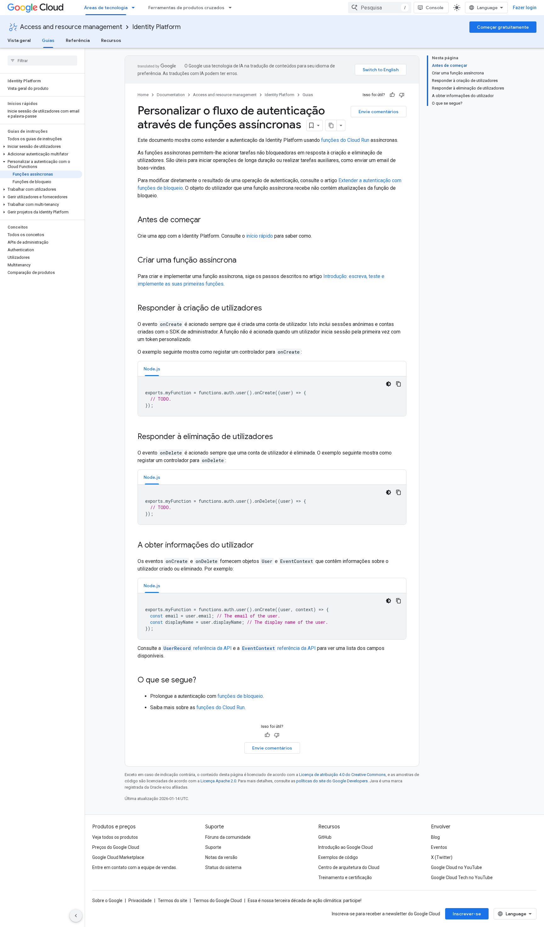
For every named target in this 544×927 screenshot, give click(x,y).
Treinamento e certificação (345, 877)
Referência (78, 40)
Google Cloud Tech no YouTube (462, 877)
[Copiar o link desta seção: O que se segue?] (202, 680)
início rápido (259, 236)
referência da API (197, 648)
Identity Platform (156, 27)
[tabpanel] (272, 396)
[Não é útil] (401, 95)
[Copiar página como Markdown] (331, 125)
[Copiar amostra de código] (399, 384)
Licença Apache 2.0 (218, 781)
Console (435, 7)
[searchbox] (42, 60)
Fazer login (524, 7)
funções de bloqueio (240, 696)
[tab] (152, 368)
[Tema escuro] (388, 384)
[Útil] (392, 95)
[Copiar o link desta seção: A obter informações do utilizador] (260, 545)
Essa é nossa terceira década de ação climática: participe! (304, 900)
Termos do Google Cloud (217, 900)
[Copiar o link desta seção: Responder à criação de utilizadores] (268, 308)
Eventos (439, 847)
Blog (435, 837)
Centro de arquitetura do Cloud (348, 867)
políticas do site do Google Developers (332, 781)
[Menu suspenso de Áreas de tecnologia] (135, 7)
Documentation (171, 94)
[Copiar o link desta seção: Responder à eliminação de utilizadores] (279, 437)
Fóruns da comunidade (228, 837)
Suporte (213, 847)
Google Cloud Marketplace (118, 857)
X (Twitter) (441, 857)
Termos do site (172, 900)
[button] (41, 146)
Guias (48, 40)
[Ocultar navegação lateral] (76, 915)
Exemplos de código (338, 857)
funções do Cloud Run (345, 140)
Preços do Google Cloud (115, 847)
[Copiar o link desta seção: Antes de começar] (207, 220)
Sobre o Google (107, 900)
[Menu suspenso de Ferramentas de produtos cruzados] (232, 7)
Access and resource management (71, 27)
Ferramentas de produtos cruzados (186, 7)
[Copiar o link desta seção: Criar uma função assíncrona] (242, 260)
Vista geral (19, 40)
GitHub (325, 837)
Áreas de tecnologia (106, 7)
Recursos (111, 40)
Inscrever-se (467, 914)
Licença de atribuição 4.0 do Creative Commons (342, 774)
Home (143, 94)
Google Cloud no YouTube (456, 867)
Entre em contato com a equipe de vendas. (134, 867)
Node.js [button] (152, 369)
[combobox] (379, 7)
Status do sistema (223, 867)
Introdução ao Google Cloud (345, 847)
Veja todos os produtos (115, 837)
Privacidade (140, 900)
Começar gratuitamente (503, 27)
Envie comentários (379, 111)
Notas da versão (221, 857)
